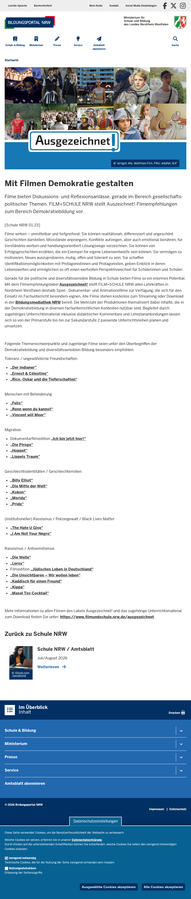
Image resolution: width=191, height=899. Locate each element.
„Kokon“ (18, 492)
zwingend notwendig (22, 858)
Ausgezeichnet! (73, 284)
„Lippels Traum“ (25, 456)
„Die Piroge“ (21, 444)
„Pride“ (17, 504)
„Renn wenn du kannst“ (31, 409)
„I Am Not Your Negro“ (30, 533)
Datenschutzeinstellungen (95, 821)
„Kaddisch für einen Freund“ (36, 581)
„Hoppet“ (18, 450)
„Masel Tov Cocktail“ (29, 593)
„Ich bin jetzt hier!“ (68, 438)
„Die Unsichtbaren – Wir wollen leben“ (45, 575)
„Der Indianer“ (23, 367)
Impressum (156, 809)
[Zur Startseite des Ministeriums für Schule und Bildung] (30, 22)
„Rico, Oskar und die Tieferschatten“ (43, 379)
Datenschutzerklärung (87, 840)
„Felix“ (16, 403)
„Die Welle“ (20, 557)
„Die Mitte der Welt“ (28, 486)
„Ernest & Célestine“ (29, 373)
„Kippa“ (17, 587)
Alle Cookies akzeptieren (163, 887)
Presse (11, 757)
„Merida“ (18, 498)
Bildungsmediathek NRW (38, 302)
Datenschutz (177, 809)
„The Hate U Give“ (26, 527)
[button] (141, 5)
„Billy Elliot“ (21, 480)
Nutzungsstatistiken (22, 868)
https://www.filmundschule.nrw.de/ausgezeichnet (107, 616)
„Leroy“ (17, 563)
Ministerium (16, 743)
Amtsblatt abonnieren (25, 783)
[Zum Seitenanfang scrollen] (181, 890)
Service (11, 770)
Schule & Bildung (20, 730)
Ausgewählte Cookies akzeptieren (109, 887)
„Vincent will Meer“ (28, 415)
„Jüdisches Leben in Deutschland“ (62, 569)
